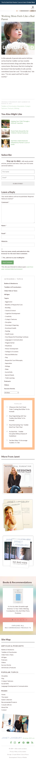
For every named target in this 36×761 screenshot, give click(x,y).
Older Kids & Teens (10, 291)
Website (4, 241)
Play (6, 357)
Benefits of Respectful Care (14, 304)
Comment (5, 202)
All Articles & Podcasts (8, 667)
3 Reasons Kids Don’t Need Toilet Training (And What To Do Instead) (19, 409)
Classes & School (10, 310)
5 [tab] (23, 620)
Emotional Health (10, 328)
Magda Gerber (10, 343)
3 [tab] (18, 620)
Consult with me (6, 705)
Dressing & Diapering (12, 325)
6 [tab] (26, 620)
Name (3, 225)
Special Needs (9, 375)
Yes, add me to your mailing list (13, 257)
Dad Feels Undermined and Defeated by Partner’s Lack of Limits (20, 142)
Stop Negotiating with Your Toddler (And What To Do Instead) (17, 418)
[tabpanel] (18, 603)
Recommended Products (9, 702)
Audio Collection (6, 699)
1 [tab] (12, 620)
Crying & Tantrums (11, 319)
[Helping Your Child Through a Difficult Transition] (5, 124)
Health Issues (9, 334)
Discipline (8, 322)
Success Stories (9, 388)
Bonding (7, 307)
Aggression (8, 302)
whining (16, 108)
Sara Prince (25, 754)
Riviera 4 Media (22, 757)
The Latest (4, 697)
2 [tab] (15, 620)
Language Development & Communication (14, 686)
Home (3, 694)
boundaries (21, 106)
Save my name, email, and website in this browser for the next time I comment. (15, 252)
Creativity (8, 316)
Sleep (6, 369)
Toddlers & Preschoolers (9, 106)
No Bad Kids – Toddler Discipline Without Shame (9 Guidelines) (18, 434)
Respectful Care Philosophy (14, 360)
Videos (6, 385)
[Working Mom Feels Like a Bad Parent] (18, 38)
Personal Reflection (11, 354)
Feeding (7, 331)
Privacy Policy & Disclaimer (18, 751)
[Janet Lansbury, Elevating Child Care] (11, 8)
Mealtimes (8, 346)
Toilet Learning (9, 378)
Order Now (31, 2)
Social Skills (8, 372)
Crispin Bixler (16, 754)
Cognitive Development (12, 313)
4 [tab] (21, 620)
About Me (4, 707)
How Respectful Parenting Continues (16, 337)
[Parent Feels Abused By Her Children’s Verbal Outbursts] (5, 133)
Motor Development (11, 348)
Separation (8, 363)
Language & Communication (14, 340)
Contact (4, 710)
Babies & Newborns (11, 283)
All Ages (7, 294)
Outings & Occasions (11, 351)
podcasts (11, 108)
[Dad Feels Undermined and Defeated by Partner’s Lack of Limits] (5, 143)
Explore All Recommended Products (18, 627)
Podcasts (7, 381)
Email (3, 233)
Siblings (7, 366)
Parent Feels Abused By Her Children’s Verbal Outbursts (19, 132)
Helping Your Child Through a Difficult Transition (20, 122)
